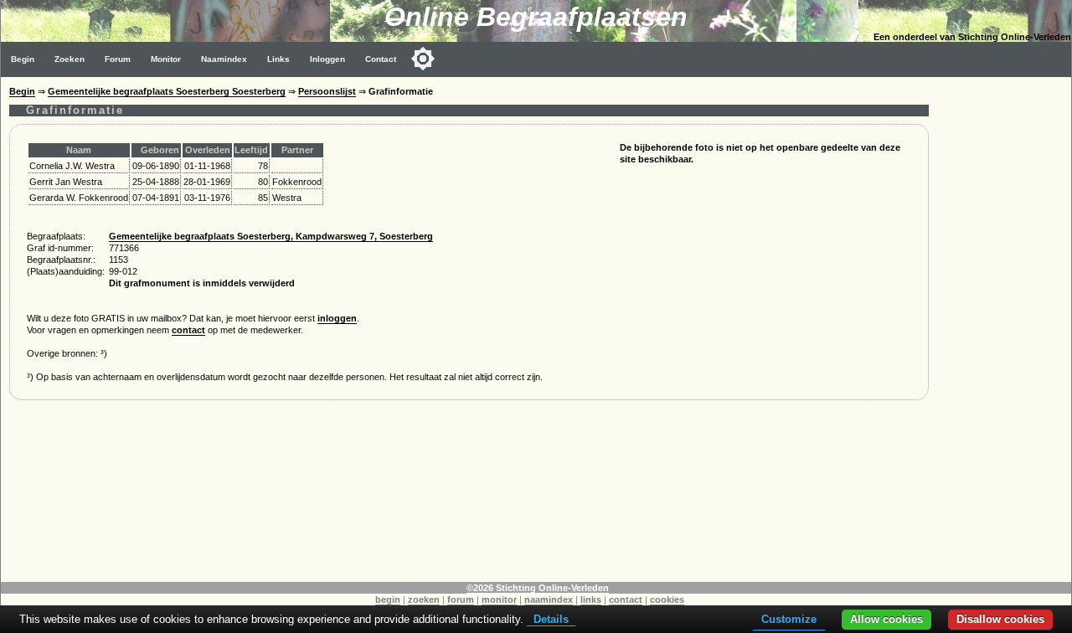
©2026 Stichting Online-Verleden (537, 588)
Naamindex (224, 59)
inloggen (337, 318)
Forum (118, 59)
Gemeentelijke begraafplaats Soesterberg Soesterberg (167, 91)
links (590, 599)
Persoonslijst (327, 91)
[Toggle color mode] (423, 58)
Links (278, 59)
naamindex (548, 599)
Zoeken (69, 59)
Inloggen (327, 59)
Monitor (166, 59)
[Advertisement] (1004, 328)
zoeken (424, 599)
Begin (22, 59)
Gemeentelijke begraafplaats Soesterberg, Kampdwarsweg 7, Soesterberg (271, 236)
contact (188, 330)
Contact (380, 59)
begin (387, 599)
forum (460, 599)
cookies (667, 599)
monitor (499, 599)
